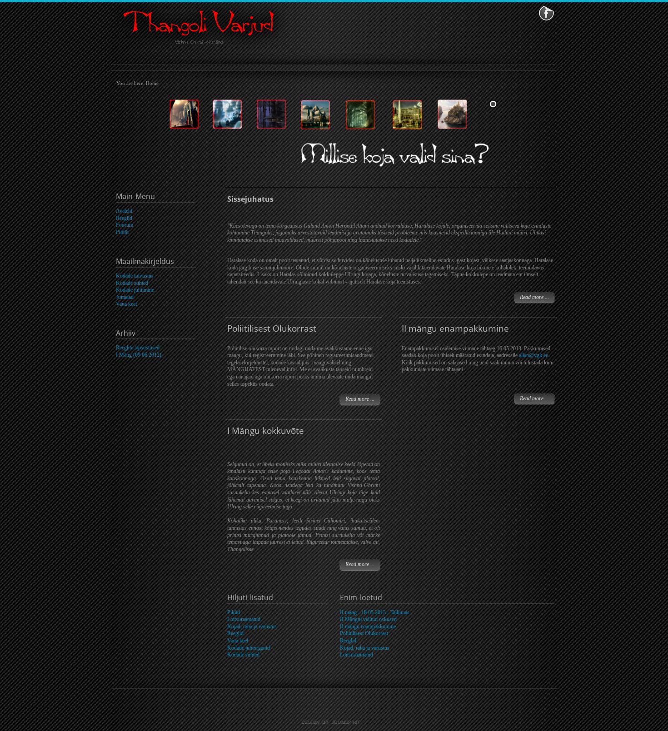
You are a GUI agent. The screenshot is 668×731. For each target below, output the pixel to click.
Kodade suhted (132, 283)
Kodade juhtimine (135, 290)
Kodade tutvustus (135, 276)
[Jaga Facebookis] (546, 13)
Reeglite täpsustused (138, 347)
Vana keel (126, 304)
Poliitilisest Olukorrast (271, 328)
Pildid (122, 232)
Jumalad (125, 297)
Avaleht (124, 211)
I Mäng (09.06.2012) (138, 355)
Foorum (124, 225)
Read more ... (534, 297)
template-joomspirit (334, 722)
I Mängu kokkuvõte (265, 430)
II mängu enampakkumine (455, 328)
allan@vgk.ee (533, 355)
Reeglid (124, 218)
